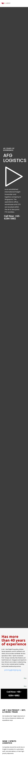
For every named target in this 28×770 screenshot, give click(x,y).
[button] (14, 694)
